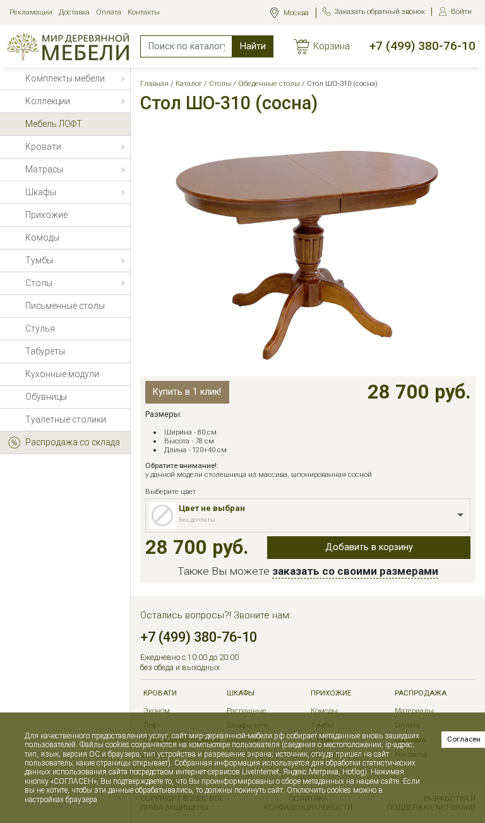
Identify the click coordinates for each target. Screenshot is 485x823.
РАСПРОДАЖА (420, 693)
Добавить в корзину (369, 547)
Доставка (74, 12)
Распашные (246, 710)
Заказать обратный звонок (380, 11)
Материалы (414, 710)
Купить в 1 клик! (187, 392)
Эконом (156, 710)
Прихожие (331, 693)
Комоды (324, 710)
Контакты (144, 12)
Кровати (160, 693)
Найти (253, 46)
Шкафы (240, 693)
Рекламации (30, 12)
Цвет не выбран (212, 508)
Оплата (108, 12)
